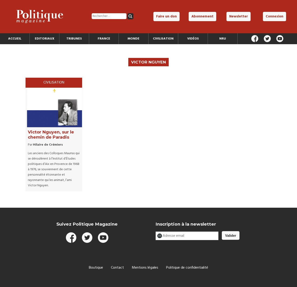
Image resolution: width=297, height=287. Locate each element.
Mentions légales (145, 268)
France (104, 38)
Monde (133, 38)
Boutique (96, 268)
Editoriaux (44, 38)
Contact (117, 268)
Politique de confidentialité (187, 268)
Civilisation (163, 38)
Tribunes (74, 38)
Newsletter (238, 16)
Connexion (274, 16)
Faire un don (166, 16)
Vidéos (193, 38)
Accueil (14, 38)
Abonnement (202, 16)
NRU (222, 38)
